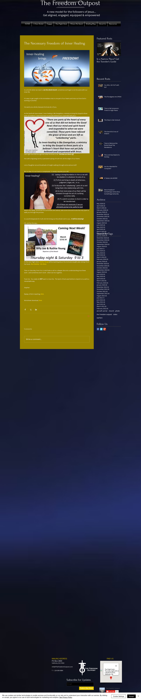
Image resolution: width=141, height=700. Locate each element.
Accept (131, 696)
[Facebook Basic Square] (98, 329)
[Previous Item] (100, 49)
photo (117, 311)
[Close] (138, 696)
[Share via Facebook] (25, 310)
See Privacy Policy (65, 697)
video (115, 314)
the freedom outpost (104, 314)
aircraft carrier (102, 311)
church (111, 311)
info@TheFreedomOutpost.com (62, 667)
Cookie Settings (118, 696)
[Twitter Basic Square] (101, 329)
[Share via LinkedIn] (36, 310)
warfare (99, 318)
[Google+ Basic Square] (104, 329)
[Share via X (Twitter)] (31, 310)
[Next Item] (117, 49)
